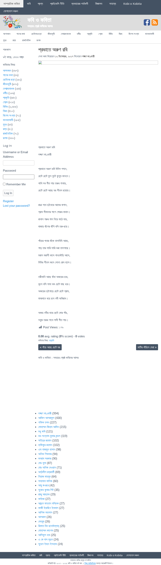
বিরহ (120, 33)
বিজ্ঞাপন (98, 3)
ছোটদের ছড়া (36, 33)
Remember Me (16, 184)
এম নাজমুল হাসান (46, 449)
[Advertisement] (130, 379)
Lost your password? (16, 205)
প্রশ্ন (40, 3)
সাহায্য (112, 3)
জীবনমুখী (51, 33)
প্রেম (100, 33)
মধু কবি (41, 431)
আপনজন (6, 33)
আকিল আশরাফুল (46, 417)
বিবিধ (111, 33)
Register (8, 201)
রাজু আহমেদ (44, 494)
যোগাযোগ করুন (11, 11)
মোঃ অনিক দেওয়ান (47, 467)
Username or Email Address (15, 154)
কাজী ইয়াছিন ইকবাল (48, 508)
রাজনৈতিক (26, 40)
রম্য (14, 40)
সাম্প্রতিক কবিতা (12, 3)
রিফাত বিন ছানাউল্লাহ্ (48, 526)
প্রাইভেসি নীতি (57, 3)
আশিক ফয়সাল (45, 512)
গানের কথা (20, 33)
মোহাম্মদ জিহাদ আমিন (48, 427)
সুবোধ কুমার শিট (46, 489)
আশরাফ (42, 517)
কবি (29, 3)
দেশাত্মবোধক (66, 33)
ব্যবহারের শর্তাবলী (79, 3)
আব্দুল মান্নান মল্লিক (48, 503)
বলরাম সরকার (44, 458)
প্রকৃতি (89, 33)
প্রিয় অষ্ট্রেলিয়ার (90, 563)
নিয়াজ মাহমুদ (44, 476)
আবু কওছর (43, 485)
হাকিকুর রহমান (45, 445)
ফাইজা (41, 498)
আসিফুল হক (44, 535)
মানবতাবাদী (149, 33)
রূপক (38, 40)
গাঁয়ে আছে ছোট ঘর (50, 347)
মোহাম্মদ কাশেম (45, 530)
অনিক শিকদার (45, 454)
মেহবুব (41, 521)
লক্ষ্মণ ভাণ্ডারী (88, 56)
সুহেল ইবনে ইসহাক (47, 544)
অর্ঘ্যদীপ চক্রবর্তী (46, 472)
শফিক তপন (43, 422)
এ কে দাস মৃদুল (45, 539)
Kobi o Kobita (132, 3)
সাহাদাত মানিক (45, 481)
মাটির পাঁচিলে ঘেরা (147, 347)
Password (9, 170)
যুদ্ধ (4, 40)
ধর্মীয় (79, 33)
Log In (8, 193)
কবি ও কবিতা (39, 19)
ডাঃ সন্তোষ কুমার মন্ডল (49, 436)
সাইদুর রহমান (44, 440)
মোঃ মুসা (42, 463)
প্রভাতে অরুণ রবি (52, 49)
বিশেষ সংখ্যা (134, 33)
